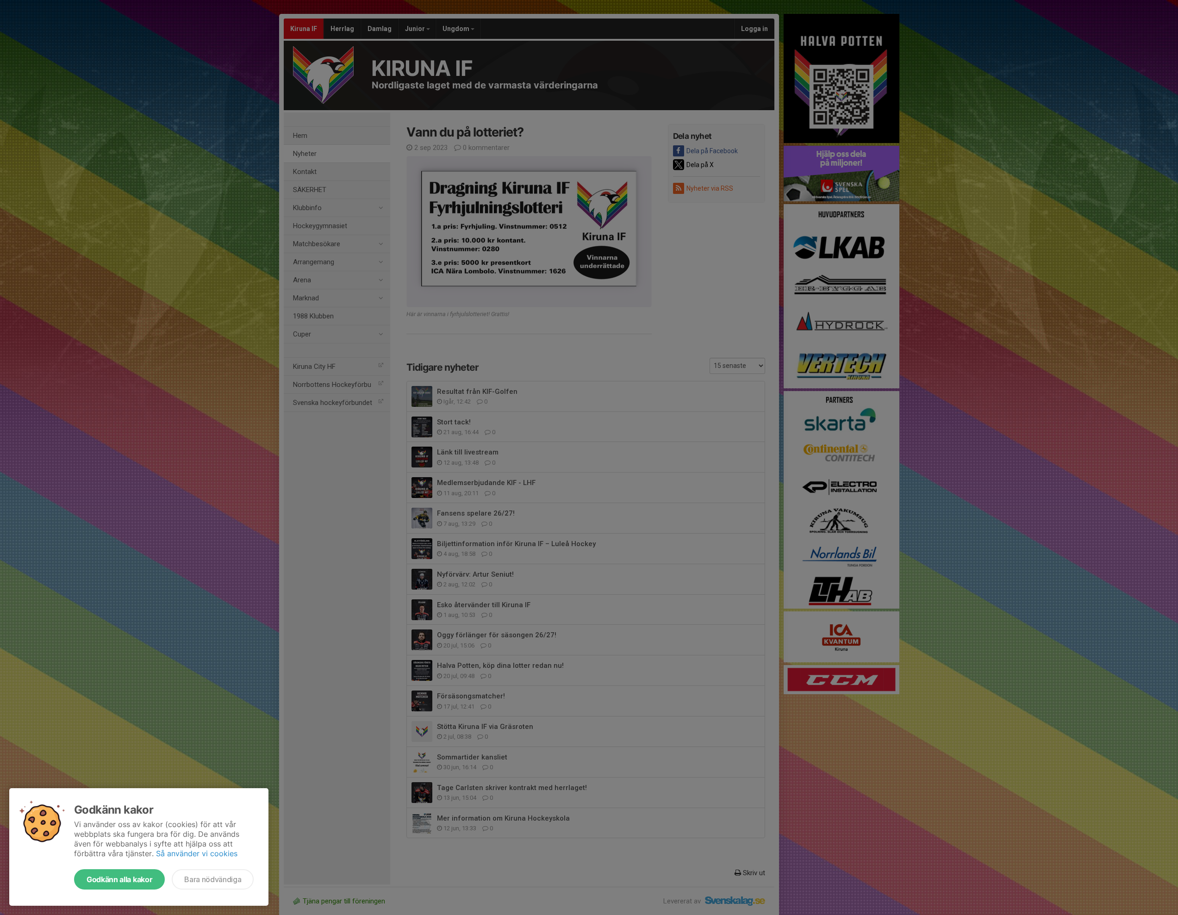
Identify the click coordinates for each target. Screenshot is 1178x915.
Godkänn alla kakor (119, 879)
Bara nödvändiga (212, 879)
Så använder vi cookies (196, 853)
